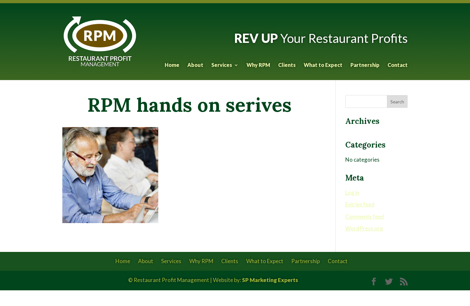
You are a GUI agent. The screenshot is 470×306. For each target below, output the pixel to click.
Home (172, 65)
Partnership (365, 65)
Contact (398, 65)
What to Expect (323, 65)
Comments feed (364, 216)
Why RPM (258, 65)
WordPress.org (364, 228)
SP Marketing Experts (270, 280)
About (195, 65)
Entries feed (359, 204)
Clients (287, 65)
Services (221, 65)
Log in (352, 192)
